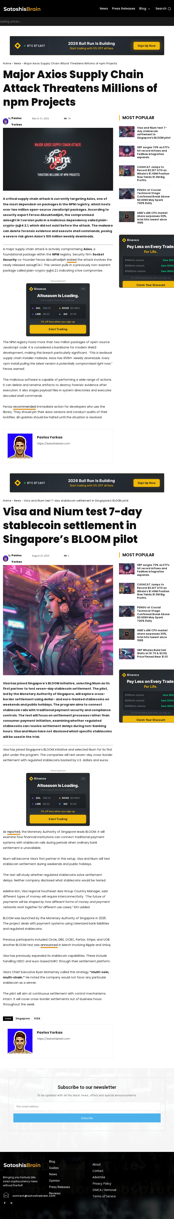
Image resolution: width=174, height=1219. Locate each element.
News (17, 63)
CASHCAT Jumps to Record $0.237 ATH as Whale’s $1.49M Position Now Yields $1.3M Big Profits (153, 173)
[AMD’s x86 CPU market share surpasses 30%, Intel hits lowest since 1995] (127, 216)
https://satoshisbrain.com (53, 443)
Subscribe (87, 1118)
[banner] (87, 45)
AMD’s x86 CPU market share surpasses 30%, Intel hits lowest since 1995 (152, 218)
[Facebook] (4, 1203)
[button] (163, 9)
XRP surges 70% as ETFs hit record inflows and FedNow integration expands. (153, 152)
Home (7, 63)
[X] (11, 1203)
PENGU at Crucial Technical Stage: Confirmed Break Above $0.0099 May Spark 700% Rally (153, 196)
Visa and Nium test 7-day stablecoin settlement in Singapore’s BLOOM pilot (154, 133)
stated (72, 260)
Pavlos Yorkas (16, 121)
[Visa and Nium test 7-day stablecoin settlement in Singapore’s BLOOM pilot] (127, 131)
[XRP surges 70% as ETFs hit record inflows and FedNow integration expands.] (127, 151)
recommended (24, 406)
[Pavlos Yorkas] (5, 121)
